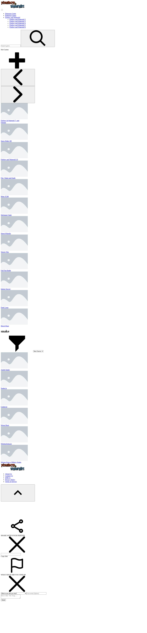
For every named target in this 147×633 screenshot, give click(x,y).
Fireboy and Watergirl (12, 17)
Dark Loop (4, 307)
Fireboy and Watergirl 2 (17, 19)
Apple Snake (5, 370)
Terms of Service (11, 482)
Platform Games (10, 15)
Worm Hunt (5, 425)
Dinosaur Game (10, 14)
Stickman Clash (6, 215)
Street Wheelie (6, 233)
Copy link (4, 556)
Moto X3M (5, 196)
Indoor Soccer (5, 289)
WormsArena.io (6, 444)
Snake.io (4, 388)
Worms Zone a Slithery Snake (11, 462)
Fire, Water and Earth (8, 178)
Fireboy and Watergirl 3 (17, 21)
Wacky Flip (5, 252)
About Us (8, 474)
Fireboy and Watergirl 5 (17, 25)
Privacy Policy (10, 480)
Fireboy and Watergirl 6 (17, 27)
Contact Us (9, 476)
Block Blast (5, 326)
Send (3, 600)
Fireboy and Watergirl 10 (9, 159)
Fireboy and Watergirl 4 (17, 23)
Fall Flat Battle (6, 270)
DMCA (7, 478)
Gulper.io (4, 407)
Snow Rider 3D (6, 141)
